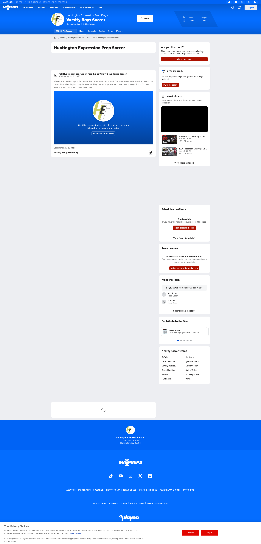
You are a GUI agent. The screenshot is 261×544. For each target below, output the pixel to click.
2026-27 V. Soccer (64, 31)
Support (187, 489)
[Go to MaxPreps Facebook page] (150, 476)
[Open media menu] (239, 7)
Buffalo (165, 357)
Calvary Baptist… (169, 365)
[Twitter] (249, 2)
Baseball (53, 7)
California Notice (148, 489)
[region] (130, 533)
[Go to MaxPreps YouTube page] (121, 476)
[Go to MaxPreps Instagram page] (130, 476)
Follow (146, 18)
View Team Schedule (183, 237)
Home (82, 31)
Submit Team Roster (183, 310)
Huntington (166, 378)
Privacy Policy (113, 489)
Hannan (165, 374)
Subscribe (98, 489)
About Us (71, 489)
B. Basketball (69, 7)
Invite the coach (170, 84)
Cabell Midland (168, 361)
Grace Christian (168, 370)
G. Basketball (87, 7)
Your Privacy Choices (170, 490)
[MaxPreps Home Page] (55, 38)
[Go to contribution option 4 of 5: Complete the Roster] (188, 340)
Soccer (62, 38)
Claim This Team (184, 59)
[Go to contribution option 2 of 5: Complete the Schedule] (181, 340)
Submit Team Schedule (184, 227)
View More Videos (183, 162)
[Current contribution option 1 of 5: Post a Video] (178, 340)
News (110, 31)
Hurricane (190, 357)
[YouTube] (236, 2)
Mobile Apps (84, 489)
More (118, 31)
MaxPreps (8, 2)
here (201, 288)
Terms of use (129, 489)
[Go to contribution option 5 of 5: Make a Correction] (191, 340)
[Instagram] (242, 2)
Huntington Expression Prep (79, 38)
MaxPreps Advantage (55, 2)
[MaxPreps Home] (10, 7)
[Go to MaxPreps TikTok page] (111, 476)
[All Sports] (100, 7)
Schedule (92, 31)
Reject (209, 532)
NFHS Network (33, 2)
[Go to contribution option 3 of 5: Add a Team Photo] (184, 340)
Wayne (189, 378)
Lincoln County (192, 365)
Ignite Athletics (192, 361)
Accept (191, 532)
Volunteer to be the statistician (184, 268)
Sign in (251, 7)
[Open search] (232, 7)
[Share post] (151, 152)
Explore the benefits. (191, 53)
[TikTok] (229, 2)
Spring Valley (191, 370)
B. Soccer (28, 7)
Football (41, 7)
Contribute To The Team (103, 133)
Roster (102, 31)
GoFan (19, 2)
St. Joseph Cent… (193, 374)
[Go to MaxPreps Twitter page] (140, 476)
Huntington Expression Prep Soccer (105, 38)
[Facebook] (255, 2)
